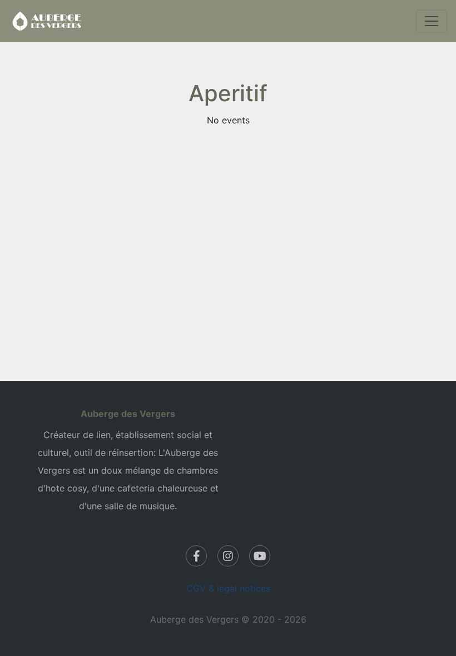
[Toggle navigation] (431, 21)
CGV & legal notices (228, 588)
